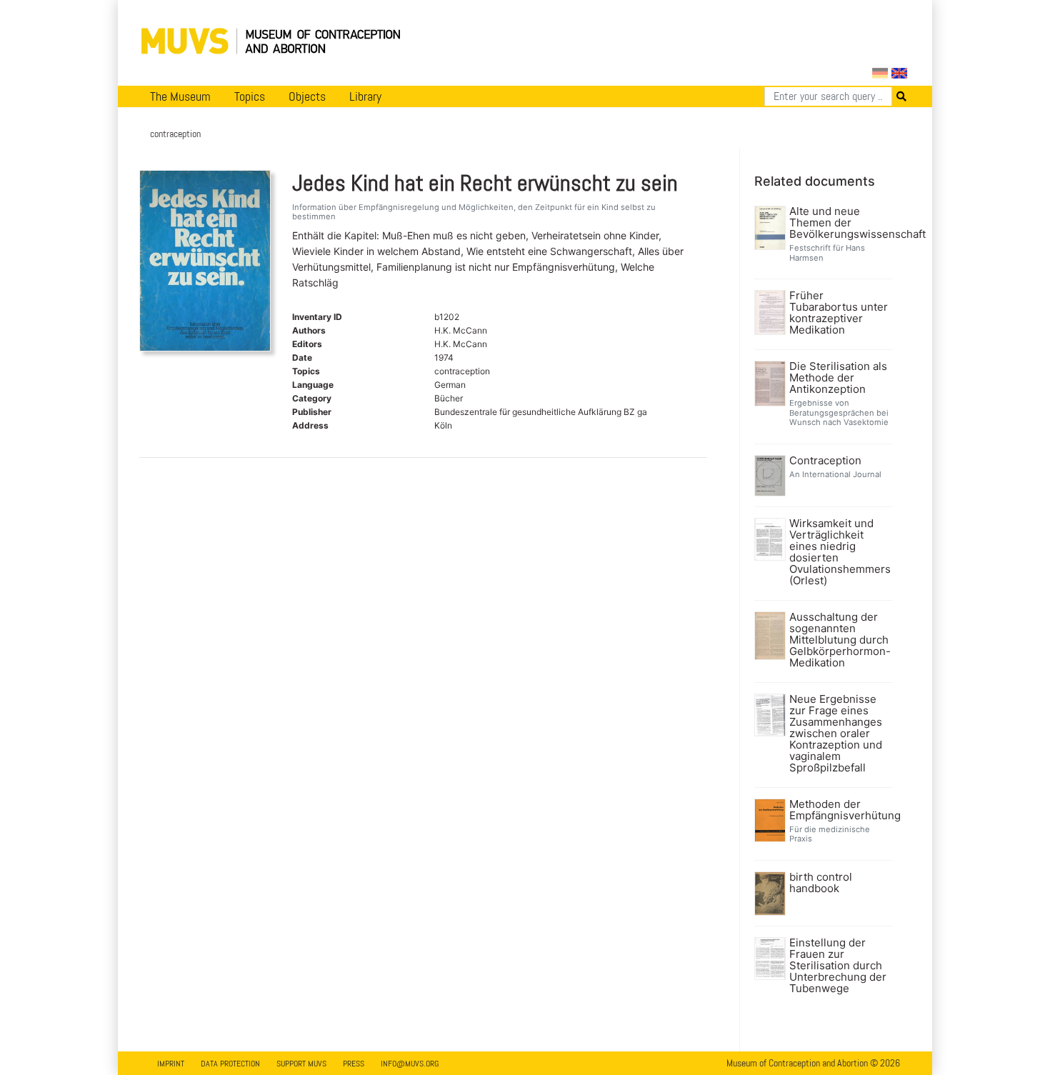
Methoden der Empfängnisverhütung (839, 810)
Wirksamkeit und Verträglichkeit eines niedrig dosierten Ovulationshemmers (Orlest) (839, 552)
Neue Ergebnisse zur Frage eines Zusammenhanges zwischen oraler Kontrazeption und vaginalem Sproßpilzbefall (835, 734)
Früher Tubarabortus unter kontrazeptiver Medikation (838, 313)
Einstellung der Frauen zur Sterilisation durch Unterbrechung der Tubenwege (837, 965)
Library (365, 96)
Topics (249, 96)
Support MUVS (301, 1063)
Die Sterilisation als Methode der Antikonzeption (838, 378)
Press (353, 1063)
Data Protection (230, 1063)
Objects (307, 96)
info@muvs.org (410, 1063)
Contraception (825, 460)
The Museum (180, 96)
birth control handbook (820, 882)
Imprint (170, 1063)
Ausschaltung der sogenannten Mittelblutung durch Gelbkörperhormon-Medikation (839, 640)
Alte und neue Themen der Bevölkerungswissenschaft (839, 223)
